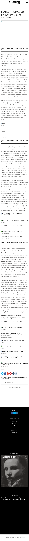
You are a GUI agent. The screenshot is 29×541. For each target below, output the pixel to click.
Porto (2, 378)
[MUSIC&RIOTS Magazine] (14, 2)
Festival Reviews (7, 377)
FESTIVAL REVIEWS (4, 10)
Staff (9, 17)
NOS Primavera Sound (22, 377)
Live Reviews (14, 377)
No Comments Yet (9, 382)
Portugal (7, 378)
